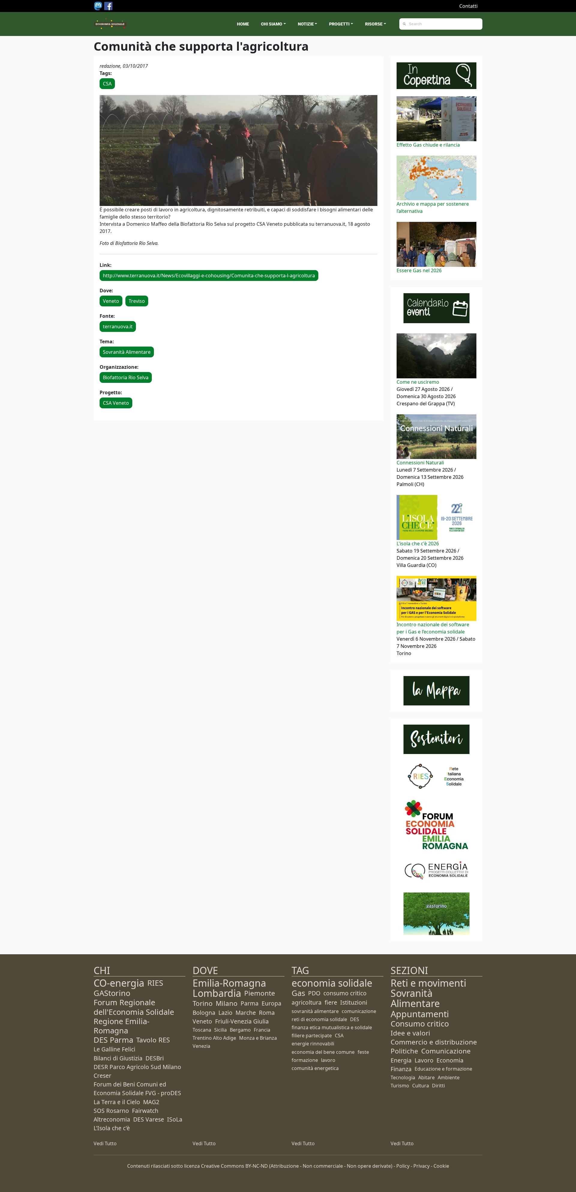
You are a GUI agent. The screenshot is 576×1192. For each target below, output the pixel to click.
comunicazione (359, 1011)
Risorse (373, 24)
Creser (102, 1075)
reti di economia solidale (319, 1019)
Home (243, 24)
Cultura (420, 1085)
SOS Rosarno (111, 1111)
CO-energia (119, 982)
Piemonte (259, 993)
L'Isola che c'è (112, 1128)
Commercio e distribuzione (434, 1042)
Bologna (204, 1013)
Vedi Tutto (105, 1143)
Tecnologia (403, 1077)
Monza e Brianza (258, 1038)
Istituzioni (353, 1002)
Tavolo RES (153, 1039)
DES (354, 1019)
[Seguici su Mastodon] (99, 5)
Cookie (441, 1166)
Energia (401, 1060)
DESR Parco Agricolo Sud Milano (137, 1067)
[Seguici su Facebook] (108, 5)
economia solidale (332, 982)
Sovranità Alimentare (127, 352)
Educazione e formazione (443, 1068)
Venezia (201, 1046)
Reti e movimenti (428, 982)
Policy (403, 1166)
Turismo (400, 1085)
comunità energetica (315, 1068)
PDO (314, 993)
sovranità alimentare (315, 1011)
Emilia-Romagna (229, 982)
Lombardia (217, 993)
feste (363, 1052)
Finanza (401, 1069)
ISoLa (174, 1119)
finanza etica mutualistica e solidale (332, 1027)
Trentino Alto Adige (214, 1038)
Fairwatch (145, 1111)
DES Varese (148, 1119)
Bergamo (240, 1030)
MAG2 (151, 1102)
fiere (331, 1002)
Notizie (306, 24)
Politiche (404, 1051)
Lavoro (424, 1060)
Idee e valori (410, 1033)
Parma (250, 1003)
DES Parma (113, 1040)
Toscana (202, 1030)
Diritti (438, 1085)
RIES (155, 983)
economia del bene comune (323, 1052)
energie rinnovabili (313, 1043)
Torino (203, 1003)
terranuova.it (118, 326)
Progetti (339, 24)
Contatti (468, 6)
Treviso (137, 301)
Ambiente (449, 1077)
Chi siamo (271, 24)
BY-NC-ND (256, 1166)
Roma (267, 1013)
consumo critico (345, 993)
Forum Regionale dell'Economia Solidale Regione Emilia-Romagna (134, 1016)
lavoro (328, 1060)
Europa (271, 1003)
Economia (450, 1060)
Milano (227, 1003)
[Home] (110, 23)
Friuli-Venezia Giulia (242, 1021)
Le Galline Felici (114, 1049)
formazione (305, 1060)
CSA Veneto (116, 403)
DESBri (155, 1058)
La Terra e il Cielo (117, 1102)
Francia (262, 1030)
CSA (107, 83)
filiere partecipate (312, 1035)
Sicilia (220, 1030)
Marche (246, 1013)
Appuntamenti (420, 1014)
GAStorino (112, 993)
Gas (298, 993)
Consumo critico (420, 1023)
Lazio (225, 1013)
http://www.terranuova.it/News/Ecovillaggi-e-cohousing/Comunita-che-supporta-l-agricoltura (209, 275)
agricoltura (307, 1002)
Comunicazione (446, 1051)
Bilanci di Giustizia (118, 1058)
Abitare (426, 1077)
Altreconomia (112, 1119)
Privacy (421, 1166)
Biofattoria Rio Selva (125, 377)
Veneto (111, 301)
